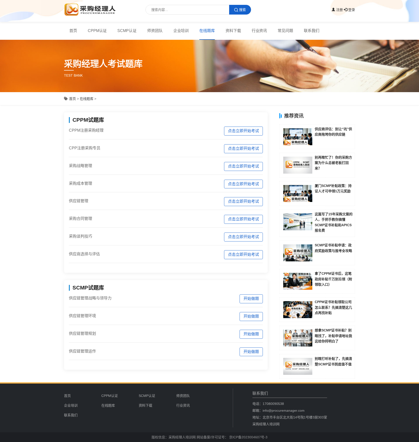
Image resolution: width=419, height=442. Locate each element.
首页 (73, 31)
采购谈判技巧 (80, 236)
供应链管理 (78, 201)
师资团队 (155, 31)
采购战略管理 (80, 166)
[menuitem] (118, 395)
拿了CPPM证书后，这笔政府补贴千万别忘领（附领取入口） (333, 279)
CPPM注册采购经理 (86, 130)
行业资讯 (259, 31)
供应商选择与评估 (84, 254)
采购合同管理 (80, 219)
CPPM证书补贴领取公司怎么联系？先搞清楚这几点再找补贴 (333, 307)
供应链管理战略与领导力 (90, 298)
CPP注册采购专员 (84, 148)
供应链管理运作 (82, 351)
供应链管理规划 (82, 333)
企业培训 (181, 31)
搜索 (242, 10)
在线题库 (207, 31)
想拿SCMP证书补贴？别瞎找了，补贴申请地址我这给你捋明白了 (333, 335)
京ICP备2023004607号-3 (247, 437)
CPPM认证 (97, 31)
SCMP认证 (127, 31)
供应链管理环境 (82, 316)
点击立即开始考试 (243, 131)
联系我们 (311, 31)
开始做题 (251, 299)
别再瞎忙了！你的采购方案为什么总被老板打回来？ (333, 162)
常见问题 (285, 31)
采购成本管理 (80, 183)
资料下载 (233, 31)
